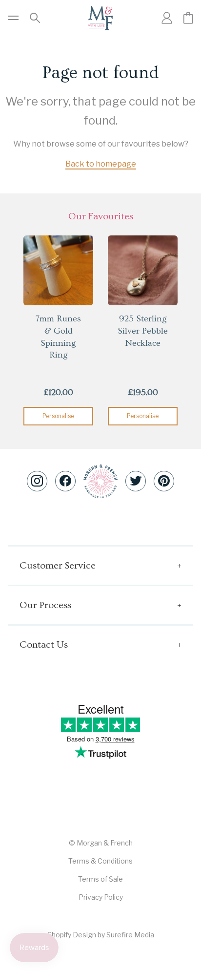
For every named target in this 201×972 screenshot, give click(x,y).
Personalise (58, 416)
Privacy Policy (101, 897)
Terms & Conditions (100, 861)
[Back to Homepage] (100, 18)
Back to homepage (100, 164)
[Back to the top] (100, 481)
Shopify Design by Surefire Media (100, 934)
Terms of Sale (100, 879)
